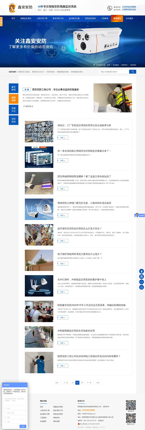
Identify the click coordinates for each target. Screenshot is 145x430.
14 (73, 383)
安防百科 (133, 65)
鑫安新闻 (13, 88)
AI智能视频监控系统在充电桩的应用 (76, 330)
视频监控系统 (25, 18)
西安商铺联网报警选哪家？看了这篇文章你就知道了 (84, 176)
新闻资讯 (117, 18)
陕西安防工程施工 (24, 72)
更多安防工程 (58, 18)
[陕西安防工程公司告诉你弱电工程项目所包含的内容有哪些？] (39, 362)
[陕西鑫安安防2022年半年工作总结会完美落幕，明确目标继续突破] (39, 311)
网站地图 (56, 421)
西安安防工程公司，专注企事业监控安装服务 (55, 89)
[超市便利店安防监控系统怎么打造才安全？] (39, 235)
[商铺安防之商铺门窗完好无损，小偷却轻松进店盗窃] (39, 209)
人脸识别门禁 (42, 18)
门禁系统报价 (50, 72)
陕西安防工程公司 (38, 72)
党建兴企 (13, 109)
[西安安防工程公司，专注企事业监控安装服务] (113, 97)
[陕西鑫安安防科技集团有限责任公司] (20, 12)
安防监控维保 (90, 18)
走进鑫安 (129, 18)
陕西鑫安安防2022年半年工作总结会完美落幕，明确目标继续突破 (92, 305)
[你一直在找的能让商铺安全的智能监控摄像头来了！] (39, 157)
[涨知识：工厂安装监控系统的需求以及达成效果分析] (39, 131)
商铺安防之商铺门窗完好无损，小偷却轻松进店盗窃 (84, 202)
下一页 (89, 383)
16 (82, 383)
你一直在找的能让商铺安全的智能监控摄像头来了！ (84, 150)
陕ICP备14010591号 (90, 420)
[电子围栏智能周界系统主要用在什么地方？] (39, 260)
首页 (13, 18)
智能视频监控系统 (63, 72)
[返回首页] (141, 287)
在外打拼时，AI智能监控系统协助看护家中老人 (82, 279)
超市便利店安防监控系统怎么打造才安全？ (80, 228)
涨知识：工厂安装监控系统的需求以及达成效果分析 (84, 125)
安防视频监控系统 (77, 72)
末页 (97, 383)
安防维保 (13, 120)
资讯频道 (116, 65)
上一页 (65, 383)
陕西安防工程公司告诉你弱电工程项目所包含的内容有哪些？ (89, 356)
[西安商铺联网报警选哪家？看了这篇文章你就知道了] (39, 183)
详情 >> (62, 138)
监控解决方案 (74, 18)
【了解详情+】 (28, 106)
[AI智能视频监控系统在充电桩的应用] (39, 337)
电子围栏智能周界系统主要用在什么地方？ (80, 254)
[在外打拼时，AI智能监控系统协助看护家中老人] (39, 286)
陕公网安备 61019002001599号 (90, 424)
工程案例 (104, 18)
